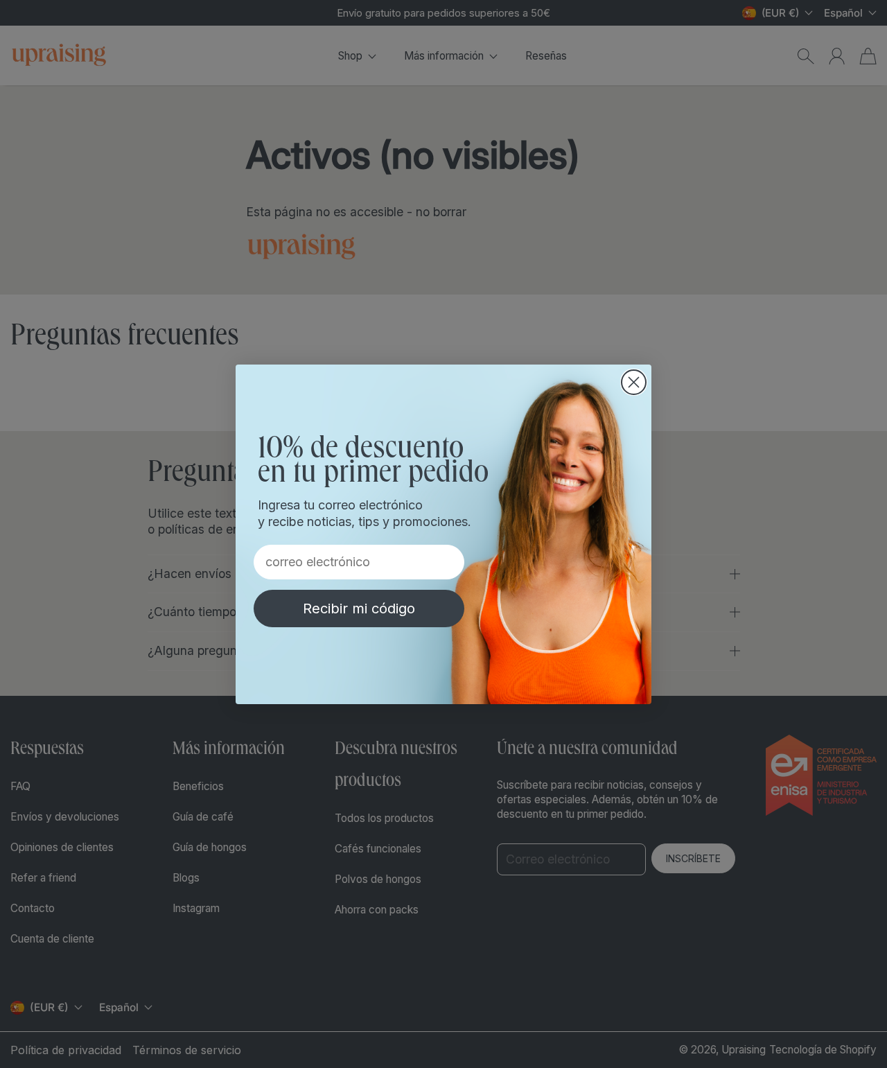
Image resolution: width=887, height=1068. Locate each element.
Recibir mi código (359, 608)
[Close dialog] (634, 382)
